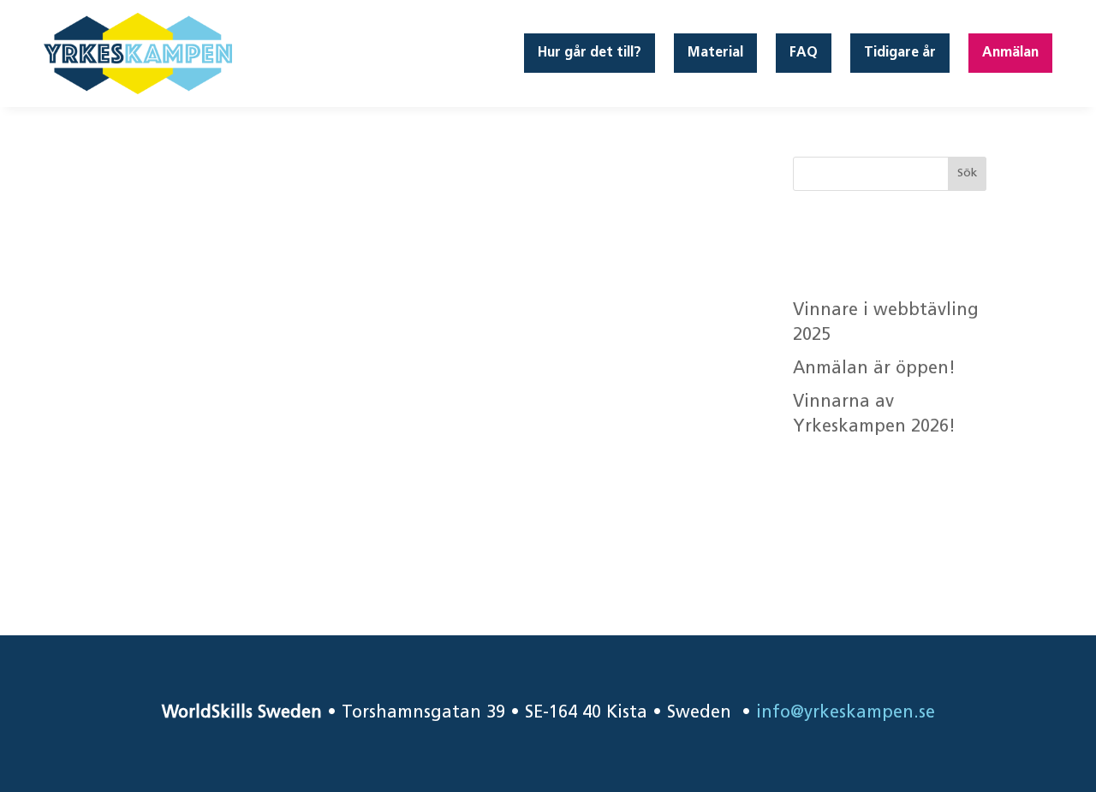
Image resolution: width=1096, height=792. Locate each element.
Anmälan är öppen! (877, 369)
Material (715, 53)
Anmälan (1010, 53)
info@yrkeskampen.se (845, 713)
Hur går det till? (589, 53)
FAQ (803, 53)
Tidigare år (900, 53)
